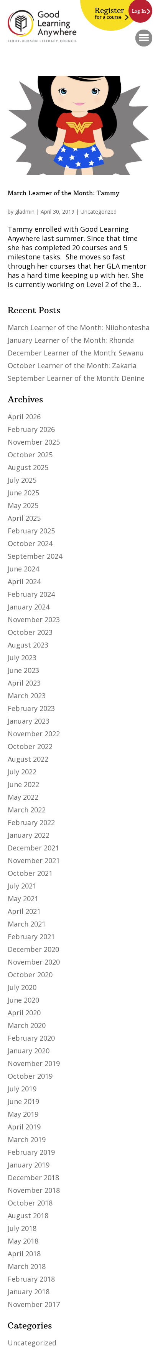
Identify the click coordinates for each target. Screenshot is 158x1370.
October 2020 (30, 974)
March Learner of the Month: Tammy (63, 193)
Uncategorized (99, 211)
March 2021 (27, 923)
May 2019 (23, 1114)
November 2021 (34, 860)
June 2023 (23, 670)
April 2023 (24, 682)
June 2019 (23, 1101)
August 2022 (28, 759)
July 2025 (22, 480)
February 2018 (31, 1279)
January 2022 (28, 835)
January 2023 (28, 721)
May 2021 (23, 898)
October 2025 (30, 454)
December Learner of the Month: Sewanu (76, 352)
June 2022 (23, 784)
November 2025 (34, 442)
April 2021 (24, 911)
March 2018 (27, 1266)
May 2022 (23, 797)
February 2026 (31, 429)
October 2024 (30, 543)
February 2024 (31, 594)
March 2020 (27, 1025)
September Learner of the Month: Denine (76, 378)
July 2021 (22, 885)
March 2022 (27, 809)
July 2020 (22, 987)
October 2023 (30, 632)
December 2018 (33, 1177)
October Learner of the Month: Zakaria (72, 365)
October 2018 (30, 1202)
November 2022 (34, 733)
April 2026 (24, 416)
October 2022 (30, 746)
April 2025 (24, 518)
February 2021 (31, 936)
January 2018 (28, 1291)
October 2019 (30, 1076)
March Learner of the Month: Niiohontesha (79, 327)
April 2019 (24, 1126)
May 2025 (23, 505)
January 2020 (28, 1050)
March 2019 (27, 1139)
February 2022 (31, 822)
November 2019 (34, 1063)
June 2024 (23, 568)
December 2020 (33, 949)
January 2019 (28, 1164)
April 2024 (24, 581)
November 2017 (34, 1304)
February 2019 (31, 1152)
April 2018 (24, 1253)
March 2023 (27, 695)
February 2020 (31, 1038)
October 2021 (30, 873)
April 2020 (24, 1012)
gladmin (25, 211)
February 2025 (31, 530)
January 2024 (28, 606)
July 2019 (22, 1088)
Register (109, 13)
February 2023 (31, 708)
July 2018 (22, 1228)
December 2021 (33, 847)
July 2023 (22, 657)
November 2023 (34, 619)
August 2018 (28, 1215)
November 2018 (34, 1190)
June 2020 (23, 1000)
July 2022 (22, 771)
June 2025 (23, 492)
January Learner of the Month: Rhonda (71, 340)
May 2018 (23, 1240)
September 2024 (35, 556)
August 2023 (28, 644)
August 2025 (28, 467)
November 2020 (34, 961)
